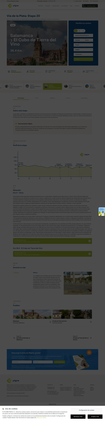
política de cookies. (41, 417)
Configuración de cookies (86, 410)
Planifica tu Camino (101, 209)
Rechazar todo (78, 416)
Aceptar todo (95, 416)
